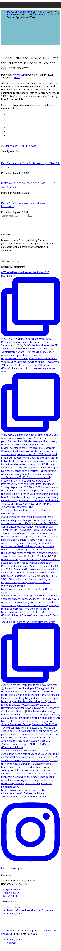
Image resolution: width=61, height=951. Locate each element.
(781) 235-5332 (10, 892)
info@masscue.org (12, 889)
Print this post (28, 146)
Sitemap (11, 942)
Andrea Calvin (20, 74)
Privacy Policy (14, 913)
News (17, 77)
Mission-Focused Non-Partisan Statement (30, 910)
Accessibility (13, 907)
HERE (10, 105)
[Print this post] (10, 146)
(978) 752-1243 (10, 896)
